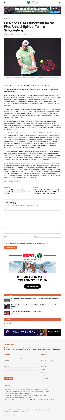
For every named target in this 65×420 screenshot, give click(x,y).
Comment (7, 209)
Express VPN (44, 378)
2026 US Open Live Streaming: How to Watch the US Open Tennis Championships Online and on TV (35, 298)
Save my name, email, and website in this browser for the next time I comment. (27, 243)
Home (5, 18)
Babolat (43, 364)
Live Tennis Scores (29, 410)
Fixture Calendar (18, 410)
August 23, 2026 (15, 300)
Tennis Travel (48, 410)
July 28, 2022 (19, 34)
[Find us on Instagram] (10, 323)
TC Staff (11, 34)
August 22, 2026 (15, 308)
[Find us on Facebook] (4, 323)
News (9, 18)
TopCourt (43, 366)
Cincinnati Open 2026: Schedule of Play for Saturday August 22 (18, 397)
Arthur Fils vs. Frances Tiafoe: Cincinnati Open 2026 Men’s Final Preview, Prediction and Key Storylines (34, 305)
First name (6, 360)
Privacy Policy (16, 411)
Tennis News (7, 411)
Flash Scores (39, 410)
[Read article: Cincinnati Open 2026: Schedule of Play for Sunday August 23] (7, 313)
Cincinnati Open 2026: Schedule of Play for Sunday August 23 (26, 311)
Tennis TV (43, 372)
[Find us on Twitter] (7, 323)
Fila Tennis (17, 181)
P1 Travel (43, 375)
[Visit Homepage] (32, 2)
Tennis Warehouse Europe (48, 361)
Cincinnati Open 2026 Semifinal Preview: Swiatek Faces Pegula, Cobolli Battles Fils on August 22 (26, 395)
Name (6, 229)
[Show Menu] (4, 2)
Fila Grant (10, 181)
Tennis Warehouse (46, 358)
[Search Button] (60, 2)
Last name (6, 366)
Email (6, 236)
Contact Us (24, 411)
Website (36, 236)
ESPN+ (43, 369)
